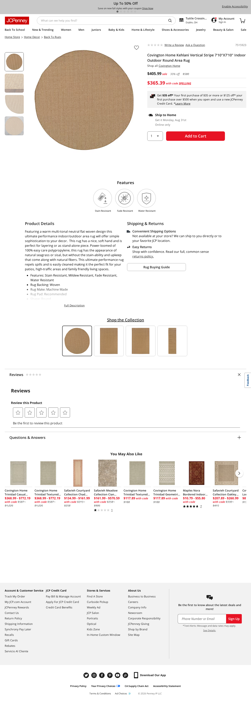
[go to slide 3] (125, 12)
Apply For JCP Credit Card (62, 602)
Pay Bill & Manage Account (63, 596)
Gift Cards (11, 640)
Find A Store (95, 596)
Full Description (74, 305)
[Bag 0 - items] (242, 20)
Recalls (9, 635)
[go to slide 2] (121, 12)
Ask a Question (195, 45)
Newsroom (135, 613)
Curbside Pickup (97, 602)
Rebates (10, 646)
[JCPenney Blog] (126, 675)
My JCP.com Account (18, 602)
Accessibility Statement (167, 686)
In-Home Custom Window (103, 635)
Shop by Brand (137, 629)
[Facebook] (102, 675)
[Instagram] (94, 675)
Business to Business (142, 596)
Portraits (92, 618)
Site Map (134, 635)
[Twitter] (87, 675)
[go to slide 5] (132, 12)
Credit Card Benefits (59, 607)
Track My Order (15, 596)
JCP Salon (93, 613)
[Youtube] (118, 675)
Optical (91, 624)
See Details (209, 630)
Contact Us (12, 613)
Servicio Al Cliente (16, 651)
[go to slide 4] (128, 12)
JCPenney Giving (138, 624)
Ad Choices (121, 693)
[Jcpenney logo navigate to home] (17, 20)
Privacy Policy (78, 686)
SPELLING (185, 83)
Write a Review (174, 45)
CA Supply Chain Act (136, 686)
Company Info (137, 607)
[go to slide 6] (135, 12)
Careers (133, 602)
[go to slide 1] (117, 12)
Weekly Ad (93, 607)
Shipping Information (19, 624)
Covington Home (169, 66)
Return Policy (13, 618)
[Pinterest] (110, 675)
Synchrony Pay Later (18, 629)
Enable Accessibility (235, 6)
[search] (172, 20)
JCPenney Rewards (17, 607)
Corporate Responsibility (144, 618)
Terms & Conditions (100, 693)
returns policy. (143, 256)
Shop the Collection (125, 320)
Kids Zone (93, 629)
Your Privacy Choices (103, 686)
